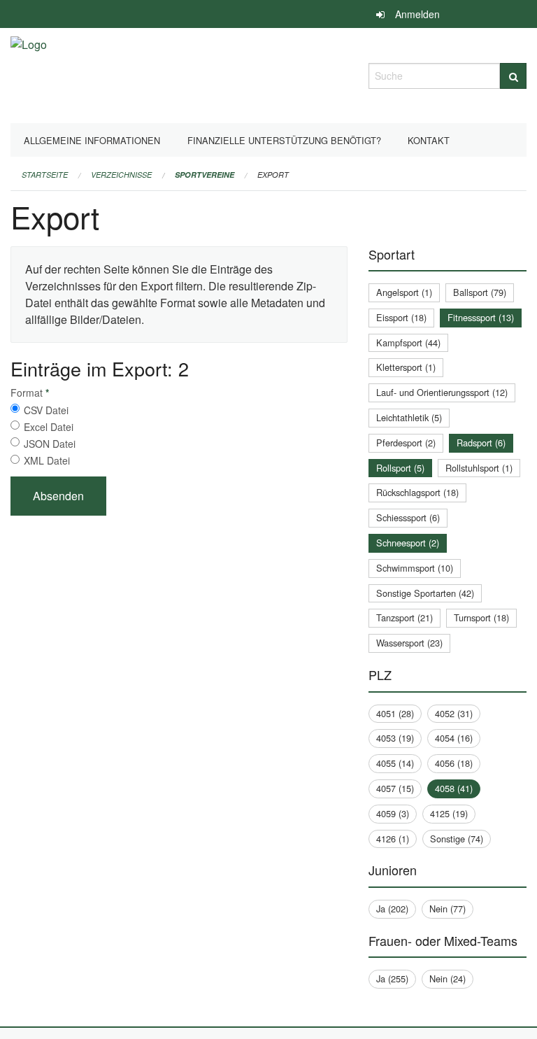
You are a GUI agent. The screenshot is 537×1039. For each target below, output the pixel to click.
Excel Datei (48, 427)
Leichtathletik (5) (409, 417)
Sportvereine (204, 174)
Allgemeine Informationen (92, 140)
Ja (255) (392, 978)
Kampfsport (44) (408, 342)
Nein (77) (447, 908)
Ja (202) (392, 908)
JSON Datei (50, 444)
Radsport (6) (481, 442)
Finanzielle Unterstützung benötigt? (284, 140)
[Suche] (513, 76)
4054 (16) (454, 737)
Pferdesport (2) (406, 442)
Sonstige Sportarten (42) (425, 593)
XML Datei (47, 460)
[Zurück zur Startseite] (28, 74)
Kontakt (429, 140)
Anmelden (417, 14)
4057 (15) (395, 788)
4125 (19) (449, 813)
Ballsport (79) (479, 292)
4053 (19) (395, 737)
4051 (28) (395, 713)
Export (273, 174)
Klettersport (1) (406, 367)
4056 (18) (454, 763)
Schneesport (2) (407, 542)
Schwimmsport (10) (414, 567)
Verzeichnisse (121, 174)
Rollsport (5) (400, 467)
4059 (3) (392, 813)
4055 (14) (395, 763)
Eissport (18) (401, 317)
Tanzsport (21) (404, 617)
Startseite (45, 174)
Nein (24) (447, 978)
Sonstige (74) (456, 838)
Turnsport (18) (481, 617)
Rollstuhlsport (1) (479, 467)
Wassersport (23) (409, 642)
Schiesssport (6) (408, 517)
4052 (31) (454, 713)
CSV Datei (46, 410)
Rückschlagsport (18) (417, 492)
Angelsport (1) (404, 292)
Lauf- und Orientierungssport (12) (442, 392)
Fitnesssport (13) (481, 317)
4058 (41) (454, 788)
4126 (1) (392, 838)
